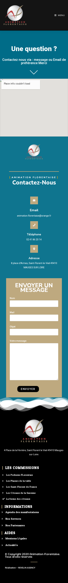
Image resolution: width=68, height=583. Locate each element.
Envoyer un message (34, 287)
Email (34, 210)
